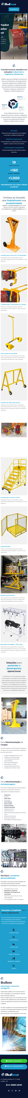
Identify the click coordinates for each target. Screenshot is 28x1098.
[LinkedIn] (16, 1090)
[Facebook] (8, 1090)
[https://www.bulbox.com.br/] (8, 4)
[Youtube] (19, 1090)
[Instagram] (12, 1090)
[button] (26, 4)
